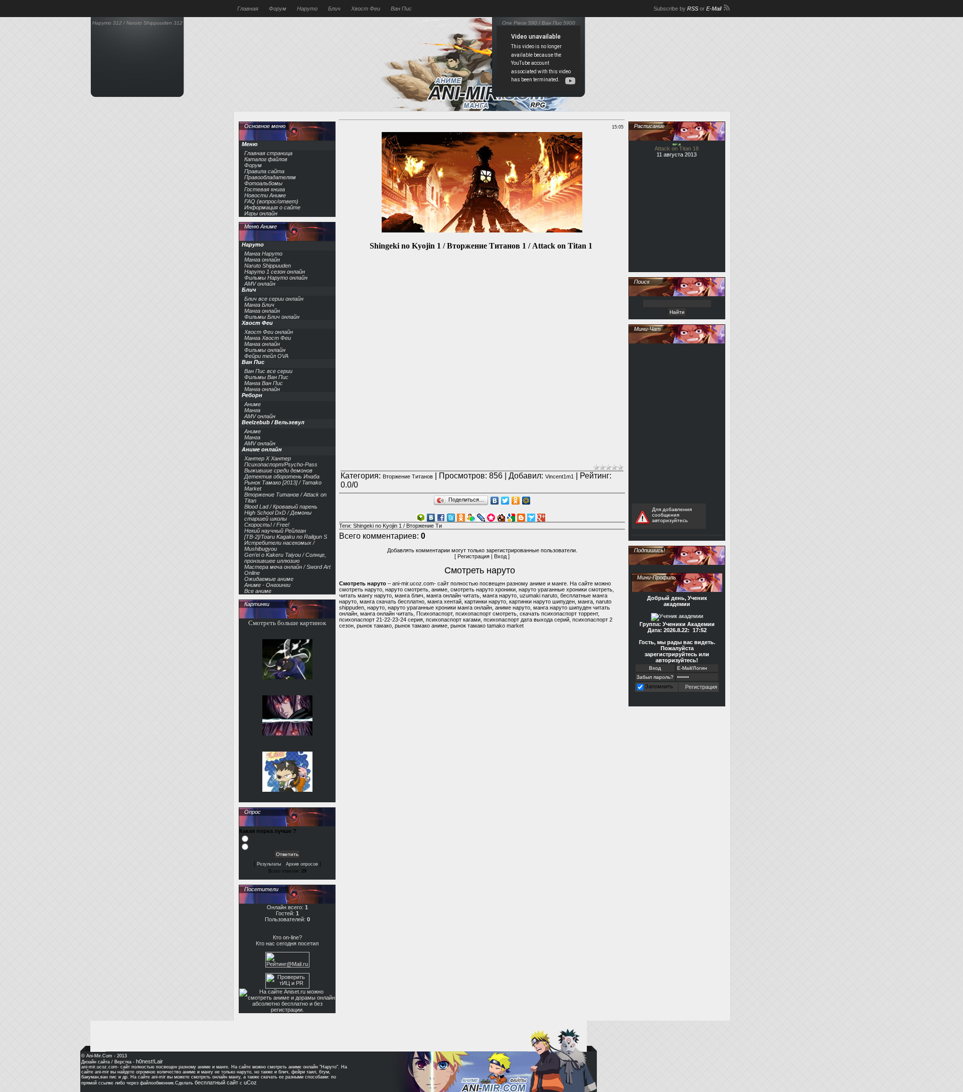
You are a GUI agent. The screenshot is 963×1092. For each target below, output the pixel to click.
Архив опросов (302, 864)
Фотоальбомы (263, 183)
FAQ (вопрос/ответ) (271, 201)
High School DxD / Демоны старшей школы (277, 516)
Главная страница (268, 153)
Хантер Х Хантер (267, 458)
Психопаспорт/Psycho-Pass (280, 464)
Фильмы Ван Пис (266, 377)
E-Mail (713, 9)
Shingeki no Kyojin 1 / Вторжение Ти (397, 526)
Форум (277, 9)
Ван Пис (401, 9)
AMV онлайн (259, 284)
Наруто (307, 9)
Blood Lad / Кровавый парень (280, 507)
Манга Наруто (263, 254)
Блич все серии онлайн (273, 299)
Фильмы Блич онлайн (271, 317)
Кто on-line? (287, 937)
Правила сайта (264, 171)
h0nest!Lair (149, 1061)
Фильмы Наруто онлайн (275, 278)
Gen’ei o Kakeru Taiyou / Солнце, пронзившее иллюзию (285, 558)
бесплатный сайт (216, 1082)
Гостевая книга (264, 189)
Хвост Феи (365, 9)
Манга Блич (259, 305)
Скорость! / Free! (266, 525)
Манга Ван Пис (263, 383)
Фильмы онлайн (264, 350)
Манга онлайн (262, 260)
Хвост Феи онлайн (268, 332)
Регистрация (473, 556)
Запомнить (659, 686)
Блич (334, 9)
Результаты (269, 864)
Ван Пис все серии (268, 371)
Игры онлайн (260, 213)
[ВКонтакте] (495, 500)
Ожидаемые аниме (268, 579)
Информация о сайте (272, 207)
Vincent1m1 (559, 476)
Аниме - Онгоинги (267, 585)
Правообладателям (270, 177)
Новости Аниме (265, 195)
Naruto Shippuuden (267, 266)
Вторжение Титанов (408, 476)
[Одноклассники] (516, 500)
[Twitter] (505, 500)
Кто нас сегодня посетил (287, 943)
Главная (247, 9)
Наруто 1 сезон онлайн (274, 272)
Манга (252, 410)
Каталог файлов (265, 159)
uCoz (250, 1082)
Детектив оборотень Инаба (281, 476)
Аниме (252, 404)
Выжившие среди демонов (278, 470)
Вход (500, 556)
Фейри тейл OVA (266, 356)
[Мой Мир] (526, 500)
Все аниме (257, 591)
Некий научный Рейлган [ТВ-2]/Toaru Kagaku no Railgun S (285, 534)
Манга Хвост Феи (267, 338)
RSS (692, 9)
